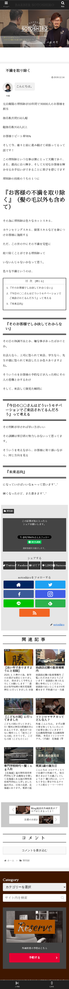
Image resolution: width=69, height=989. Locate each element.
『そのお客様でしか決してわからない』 (31, 288)
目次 (29, 281)
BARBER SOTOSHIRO (34, 5)
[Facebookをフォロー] (19, 594)
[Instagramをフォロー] (50, 594)
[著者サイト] (19, 585)
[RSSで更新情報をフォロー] (34, 613)
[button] (62, 898)
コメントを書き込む (34, 850)
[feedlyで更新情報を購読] (50, 603)
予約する (34, 957)
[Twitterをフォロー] (50, 585)
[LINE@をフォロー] (19, 603)
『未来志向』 (16, 304)
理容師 (9, 511)
